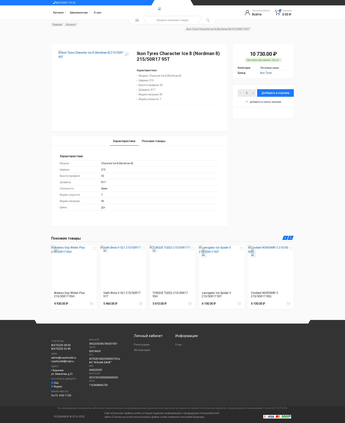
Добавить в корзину (275, 93)
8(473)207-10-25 (65, 2)
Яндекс (57, 386)
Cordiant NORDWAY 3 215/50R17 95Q (264, 294)
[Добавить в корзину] (91, 303)
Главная (57, 24)
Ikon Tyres (266, 72)
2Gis (56, 382)
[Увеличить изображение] (94, 248)
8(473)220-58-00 (61, 345)
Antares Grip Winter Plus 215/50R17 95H (69, 294)
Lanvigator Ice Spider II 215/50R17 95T (216, 294)
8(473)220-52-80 (61, 348)
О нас (97, 12)
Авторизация (142, 350)
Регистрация (142, 344)
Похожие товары (153, 141)
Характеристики (124, 141)
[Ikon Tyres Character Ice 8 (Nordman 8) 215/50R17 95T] (94, 86)
